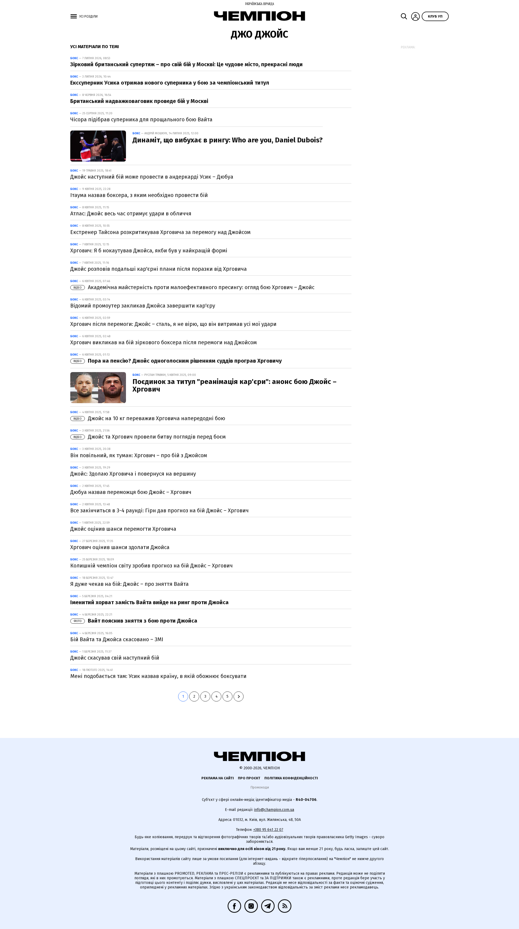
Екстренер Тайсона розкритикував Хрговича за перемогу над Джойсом (160, 232)
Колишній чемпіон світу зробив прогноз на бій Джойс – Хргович (151, 565)
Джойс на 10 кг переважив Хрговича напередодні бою (149, 418)
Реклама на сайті (217, 778)
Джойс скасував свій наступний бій (114, 657)
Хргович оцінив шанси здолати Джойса (119, 547)
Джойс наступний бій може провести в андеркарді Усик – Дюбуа (151, 176)
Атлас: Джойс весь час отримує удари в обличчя (130, 213)
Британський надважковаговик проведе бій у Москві (139, 101)
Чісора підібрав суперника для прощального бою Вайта (141, 119)
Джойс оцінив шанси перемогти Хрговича (123, 529)
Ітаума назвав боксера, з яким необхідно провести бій (139, 195)
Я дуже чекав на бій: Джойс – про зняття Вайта (129, 584)
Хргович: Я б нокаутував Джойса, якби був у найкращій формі (148, 250)
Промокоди (259, 787)
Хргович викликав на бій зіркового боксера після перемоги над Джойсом (163, 342)
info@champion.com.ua (274, 809)
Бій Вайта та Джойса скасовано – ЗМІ (116, 639)
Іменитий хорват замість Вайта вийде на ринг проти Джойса (149, 602)
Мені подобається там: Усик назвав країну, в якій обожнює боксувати (158, 676)
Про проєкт (249, 778)
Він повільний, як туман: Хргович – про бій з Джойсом (138, 455)
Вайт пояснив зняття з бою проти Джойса (135, 620)
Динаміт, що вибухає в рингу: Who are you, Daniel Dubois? (227, 140)
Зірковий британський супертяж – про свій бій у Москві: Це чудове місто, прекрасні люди (186, 64)
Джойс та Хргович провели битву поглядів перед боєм (150, 436)
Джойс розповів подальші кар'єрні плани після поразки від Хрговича (158, 269)
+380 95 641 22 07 (268, 829)
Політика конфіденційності (291, 778)
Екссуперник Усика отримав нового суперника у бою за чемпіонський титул (169, 82)
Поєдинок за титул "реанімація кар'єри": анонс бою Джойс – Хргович (234, 385)
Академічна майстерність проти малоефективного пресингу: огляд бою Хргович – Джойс (194, 287)
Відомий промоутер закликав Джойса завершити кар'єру (142, 305)
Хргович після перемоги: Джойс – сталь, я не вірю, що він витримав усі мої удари (173, 324)
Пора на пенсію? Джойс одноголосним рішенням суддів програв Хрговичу (178, 360)
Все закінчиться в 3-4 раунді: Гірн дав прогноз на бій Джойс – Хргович (159, 510)
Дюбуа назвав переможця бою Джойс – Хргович (130, 492)
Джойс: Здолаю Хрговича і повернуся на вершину (133, 473)
